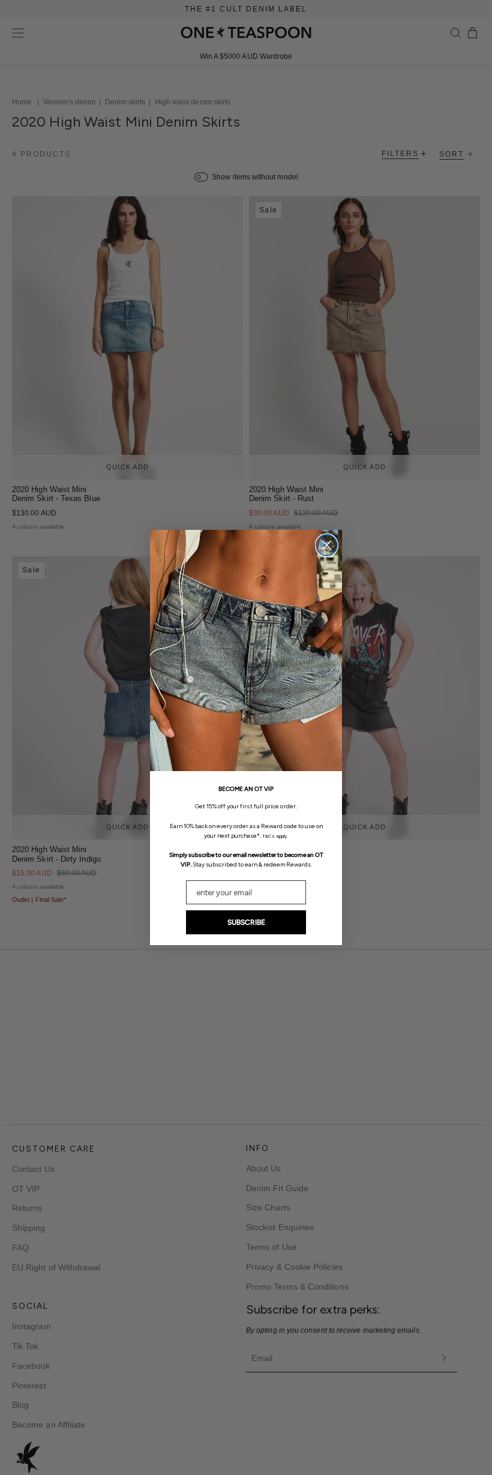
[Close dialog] (326, 545)
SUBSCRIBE (246, 922)
